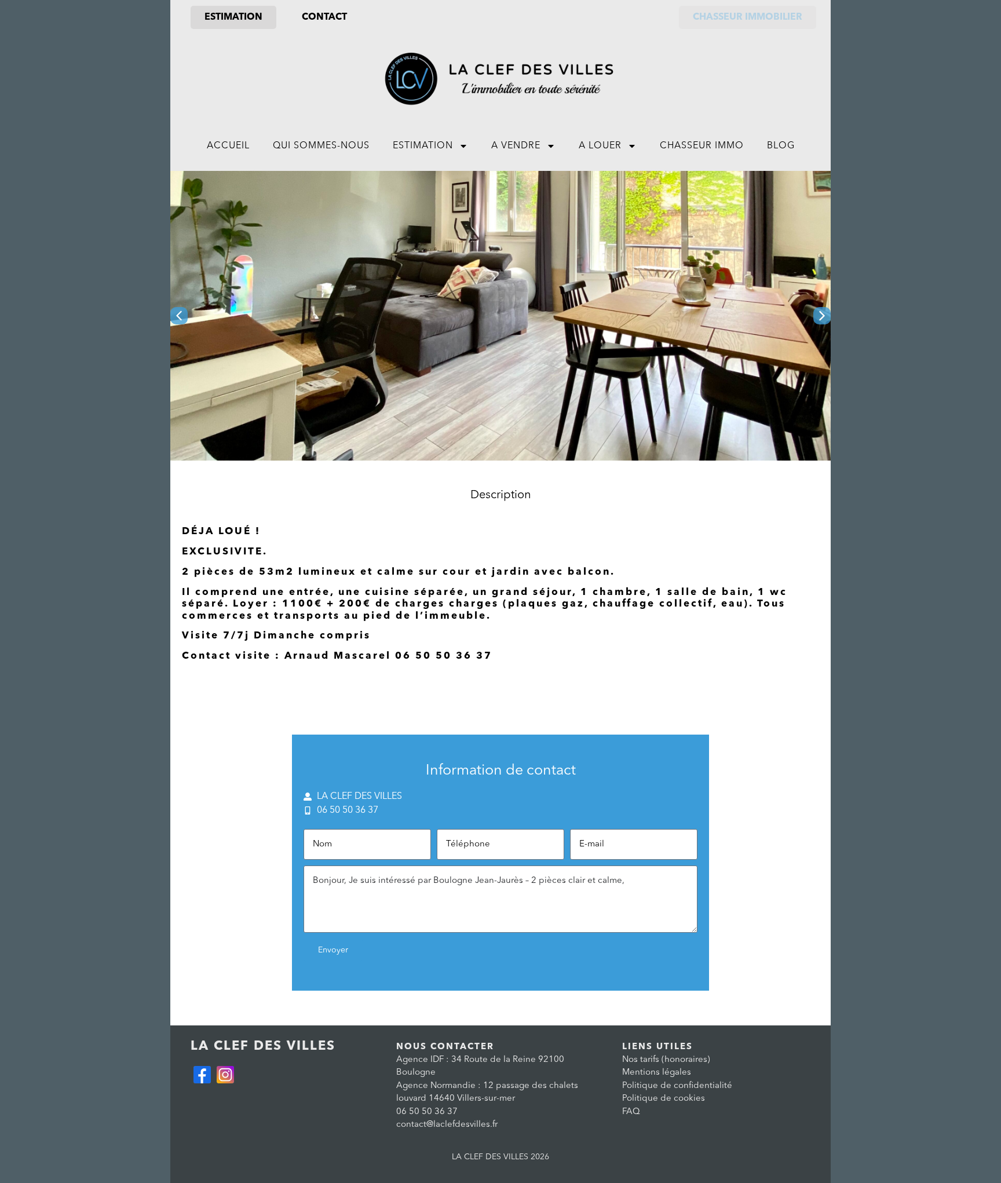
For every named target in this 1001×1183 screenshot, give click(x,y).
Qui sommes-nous (321, 146)
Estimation (423, 146)
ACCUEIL (228, 146)
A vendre (515, 146)
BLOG (781, 146)
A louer (600, 146)
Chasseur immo (702, 146)
